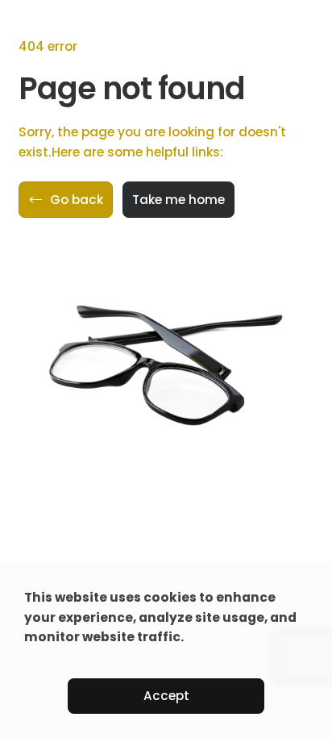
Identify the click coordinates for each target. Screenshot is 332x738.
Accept (166, 695)
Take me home (178, 199)
